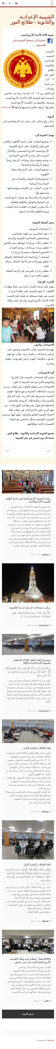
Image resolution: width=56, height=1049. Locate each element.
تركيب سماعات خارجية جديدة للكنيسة (30, 607)
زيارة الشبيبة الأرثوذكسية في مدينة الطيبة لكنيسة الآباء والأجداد (28, 500)
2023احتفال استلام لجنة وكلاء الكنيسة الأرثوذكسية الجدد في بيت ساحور (30, 960)
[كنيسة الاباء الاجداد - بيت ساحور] (52, 3)
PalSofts (50, 1040)
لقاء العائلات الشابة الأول (37, 864)
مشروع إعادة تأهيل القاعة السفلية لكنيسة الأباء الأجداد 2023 (32, 661)
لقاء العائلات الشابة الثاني (37, 748)
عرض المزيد (28, 1014)
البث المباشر (6, 107)
